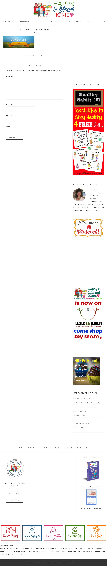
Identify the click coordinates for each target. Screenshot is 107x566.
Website (9, 127)
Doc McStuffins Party (81, 423)
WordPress (72, 563)
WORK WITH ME (14, 494)
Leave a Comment (35, 55)
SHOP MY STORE (15, 500)
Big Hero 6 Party (79, 427)
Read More (96, 210)
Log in (80, 563)
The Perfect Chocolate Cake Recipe (87, 403)
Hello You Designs (70, 562)
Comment (10, 76)
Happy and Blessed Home (53, 9)
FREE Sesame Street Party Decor (85, 407)
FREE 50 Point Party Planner (84, 399)
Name (9, 105)
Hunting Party (78, 419)
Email (9, 116)
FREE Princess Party (80, 411)
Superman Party (79, 415)
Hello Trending (44, 563)
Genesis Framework (60, 563)
